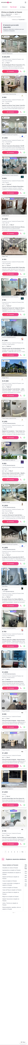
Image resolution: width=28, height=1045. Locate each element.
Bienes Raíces (9, 14)
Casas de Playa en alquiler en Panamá (11, 890)
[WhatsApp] (24, 71)
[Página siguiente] (25, 852)
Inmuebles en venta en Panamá (10, 867)
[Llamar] (20, 71)
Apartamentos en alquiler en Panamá (11, 870)
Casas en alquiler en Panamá (9, 881)
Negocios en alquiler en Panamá (10, 896)
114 (22, 852)
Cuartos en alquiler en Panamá (9, 887)
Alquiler (16, 14)
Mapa (24, 1042)
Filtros (23, 7)
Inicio (2, 14)
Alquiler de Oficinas (6, 15)
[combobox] (19, 19)
